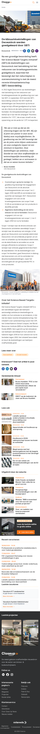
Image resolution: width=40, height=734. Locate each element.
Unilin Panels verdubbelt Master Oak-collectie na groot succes (25, 482)
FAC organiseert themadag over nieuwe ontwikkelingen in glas (17, 556)
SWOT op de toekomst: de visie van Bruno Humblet (25, 397)
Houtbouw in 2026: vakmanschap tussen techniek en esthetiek (25, 440)
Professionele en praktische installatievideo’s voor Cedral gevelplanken (19, 548)
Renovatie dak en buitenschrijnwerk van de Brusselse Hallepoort (18, 571)
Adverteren (6, 709)
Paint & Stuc (25, 692)
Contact (4, 706)
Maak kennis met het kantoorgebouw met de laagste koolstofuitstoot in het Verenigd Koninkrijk (25, 452)
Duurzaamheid (7, 354)
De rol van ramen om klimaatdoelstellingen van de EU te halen (25, 463)
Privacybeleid (26, 727)
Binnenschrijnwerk (21, 507)
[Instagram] (12, 674)
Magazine (5, 692)
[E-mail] (32, 50)
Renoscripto (25, 697)
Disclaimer (36, 727)
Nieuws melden (7, 714)
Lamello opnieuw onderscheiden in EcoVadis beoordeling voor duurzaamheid (24, 419)
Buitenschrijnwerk (20, 394)
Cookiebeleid (15, 727)
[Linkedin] (28, 50)
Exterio (23, 689)
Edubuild (24, 694)
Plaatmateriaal (19, 477)
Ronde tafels (6, 697)
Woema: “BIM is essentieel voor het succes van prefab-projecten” (26, 502)
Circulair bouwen (22, 354)
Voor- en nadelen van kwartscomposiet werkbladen (24, 511)
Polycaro (24, 686)
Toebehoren (19, 487)
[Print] (36, 50)
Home (3, 7)
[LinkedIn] (3, 674)
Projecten (5, 694)
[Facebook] (24, 50)
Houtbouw (18, 497)
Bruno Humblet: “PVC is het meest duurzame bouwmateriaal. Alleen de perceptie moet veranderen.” (26, 386)
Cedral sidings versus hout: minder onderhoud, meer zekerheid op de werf (20, 563)
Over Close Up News (9, 712)
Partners (5, 689)
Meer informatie (8, 596)
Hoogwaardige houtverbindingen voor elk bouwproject (26, 492)
